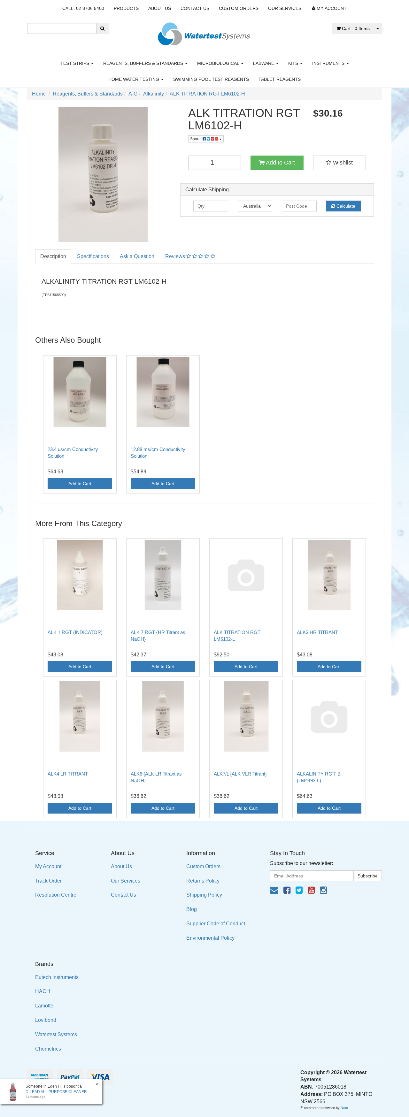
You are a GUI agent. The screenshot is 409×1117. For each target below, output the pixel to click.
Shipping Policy (204, 895)
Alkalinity (153, 93)
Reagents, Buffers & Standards (143, 63)
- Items (356, 28)
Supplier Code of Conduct (215, 923)
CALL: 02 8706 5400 (83, 8)
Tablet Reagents (280, 79)
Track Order (48, 881)
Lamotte (44, 1005)
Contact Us (195, 8)
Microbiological (218, 63)
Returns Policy (203, 881)
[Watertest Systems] (204, 32)
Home (39, 93)
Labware (264, 63)
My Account (48, 866)
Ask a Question (137, 256)
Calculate (345, 206)
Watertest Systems (56, 1034)
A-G (132, 93)
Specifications (93, 256)
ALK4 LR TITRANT (68, 774)
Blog (191, 909)
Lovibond (45, 1020)
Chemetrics (48, 1049)
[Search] (102, 28)
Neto (344, 1108)
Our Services (284, 8)
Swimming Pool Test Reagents (211, 79)
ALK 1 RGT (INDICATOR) (75, 632)
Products (126, 8)
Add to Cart (280, 162)
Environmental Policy (210, 938)
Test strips (75, 63)
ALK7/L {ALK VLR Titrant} (240, 774)
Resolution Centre (55, 895)
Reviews (175, 256)
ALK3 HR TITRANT (317, 632)
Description (53, 256)
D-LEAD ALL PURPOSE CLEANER (56, 1092)
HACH (42, 991)
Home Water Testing (134, 79)
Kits (293, 63)
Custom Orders (239, 8)
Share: (196, 139)
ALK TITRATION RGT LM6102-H (207, 93)
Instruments (329, 63)
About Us (159, 8)
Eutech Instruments (57, 977)
